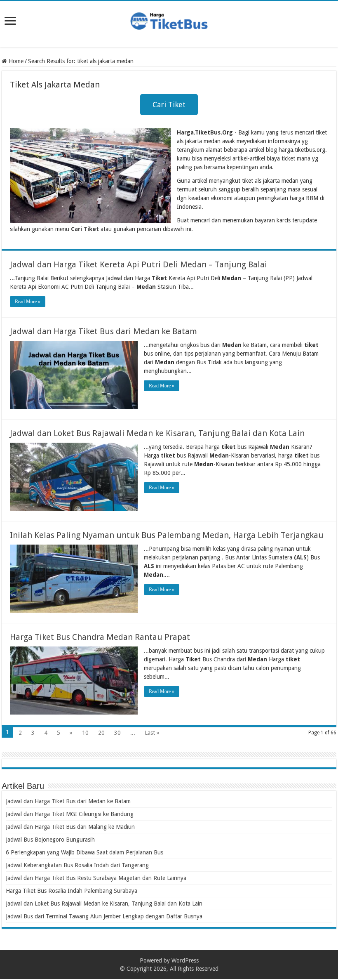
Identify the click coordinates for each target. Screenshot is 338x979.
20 (101, 732)
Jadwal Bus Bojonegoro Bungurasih (50, 839)
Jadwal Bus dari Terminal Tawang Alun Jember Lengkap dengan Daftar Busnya (104, 916)
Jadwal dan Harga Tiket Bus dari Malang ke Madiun (70, 826)
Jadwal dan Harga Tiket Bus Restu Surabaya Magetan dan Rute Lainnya (96, 878)
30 (117, 732)
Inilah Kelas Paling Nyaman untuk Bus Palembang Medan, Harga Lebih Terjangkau (167, 535)
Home (15, 61)
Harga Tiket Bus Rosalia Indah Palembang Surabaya (71, 890)
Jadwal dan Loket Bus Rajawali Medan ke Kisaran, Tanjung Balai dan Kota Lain (157, 433)
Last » (152, 732)
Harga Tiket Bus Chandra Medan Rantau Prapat (100, 637)
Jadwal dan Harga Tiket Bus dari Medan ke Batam (103, 331)
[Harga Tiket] (169, 19)
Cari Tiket (169, 104)
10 (85, 732)
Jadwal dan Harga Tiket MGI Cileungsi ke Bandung (70, 814)
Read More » (27, 301)
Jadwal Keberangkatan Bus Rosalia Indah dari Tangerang (77, 865)
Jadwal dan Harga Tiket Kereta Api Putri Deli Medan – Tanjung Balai (138, 264)
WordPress (185, 960)
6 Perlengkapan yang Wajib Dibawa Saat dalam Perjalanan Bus (84, 852)
